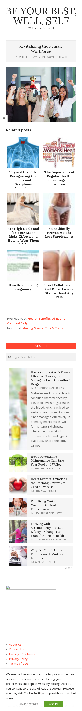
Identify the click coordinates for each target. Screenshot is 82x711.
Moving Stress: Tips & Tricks (42, 328)
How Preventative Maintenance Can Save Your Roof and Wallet (47, 460)
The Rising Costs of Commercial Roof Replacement (45, 505)
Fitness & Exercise (45, 491)
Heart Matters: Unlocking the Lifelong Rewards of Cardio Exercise (49, 483)
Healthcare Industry (48, 468)
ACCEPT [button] (54, 704)
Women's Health (57, 57)
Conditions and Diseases (50, 388)
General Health (45, 562)
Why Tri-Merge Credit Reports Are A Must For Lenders (47, 554)
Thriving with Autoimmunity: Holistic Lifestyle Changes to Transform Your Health (47, 530)
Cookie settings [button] (28, 704)
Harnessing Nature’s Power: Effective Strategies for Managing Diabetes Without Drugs (51, 378)
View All (70, 568)
